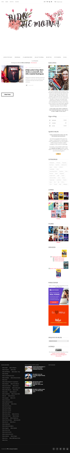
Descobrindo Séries (53, 171)
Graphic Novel (52, 175)
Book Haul (51, 164)
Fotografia (62, 173)
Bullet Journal (64, 164)
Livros (59, 177)
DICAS (65, 57)
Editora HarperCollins (15, 393)
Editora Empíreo (5, 383)
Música (63, 177)
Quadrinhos (59, 180)
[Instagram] (44, 1)
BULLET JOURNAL (39, 57)
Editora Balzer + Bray (16, 371)
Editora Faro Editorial (15, 383)
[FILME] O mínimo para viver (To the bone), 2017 (39, 390)
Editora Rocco (13, 422)
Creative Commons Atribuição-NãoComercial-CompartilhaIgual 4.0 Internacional (58, 355)
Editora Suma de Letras (6, 432)
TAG (55, 182)
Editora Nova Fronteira (6, 406)
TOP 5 (50, 184)
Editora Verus (5, 438)
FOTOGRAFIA (57, 57)
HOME (2, 1)
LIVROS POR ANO (7, 57)
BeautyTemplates (14, 449)
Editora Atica (13, 369)
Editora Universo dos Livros (7, 434)
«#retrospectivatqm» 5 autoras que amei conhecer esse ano (39, 368)
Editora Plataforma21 (14, 418)
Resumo (65, 180)
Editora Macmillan (5, 404)
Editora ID (4, 395)
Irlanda (63, 175)
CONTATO (11, 1)
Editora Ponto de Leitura (7, 420)
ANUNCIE (17, 1)
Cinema (55, 167)
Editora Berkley (5, 373)
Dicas (66, 171)
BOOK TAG (49, 57)
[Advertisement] (35, 45)
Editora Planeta (5, 418)
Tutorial (55, 184)
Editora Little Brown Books (7, 402)
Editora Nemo (14, 404)
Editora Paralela (16, 416)
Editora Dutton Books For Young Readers (10, 381)
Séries (50, 182)
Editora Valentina (5, 436)
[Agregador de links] (56, 332)
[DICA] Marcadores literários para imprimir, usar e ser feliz (38, 383)
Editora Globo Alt (13, 391)
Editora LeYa (12, 398)
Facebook (59, 123)
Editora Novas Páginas (6, 408)
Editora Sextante (14, 428)
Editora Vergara (14, 436)
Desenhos (61, 171)
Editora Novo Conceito (6, 410)
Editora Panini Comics (6, 416)
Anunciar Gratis (62, 332)
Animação (58, 162)
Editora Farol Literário (6, 385)
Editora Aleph (5, 367)
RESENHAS (17, 57)
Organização (51, 180)
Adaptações (51, 162)
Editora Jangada (5, 398)
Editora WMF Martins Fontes (15, 438)
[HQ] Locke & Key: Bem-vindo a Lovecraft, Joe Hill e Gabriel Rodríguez (34, 72)
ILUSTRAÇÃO (35, 60)
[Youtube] (49, 1)
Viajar (60, 184)
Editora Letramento (6, 399)
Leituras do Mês (52, 177)
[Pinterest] (51, 1)
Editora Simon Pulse (6, 430)
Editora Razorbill (17, 420)
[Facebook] (57, 449)
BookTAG (57, 164)
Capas (50, 167)
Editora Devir (4, 379)
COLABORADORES (27, 57)
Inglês (58, 175)
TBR (58, 182)
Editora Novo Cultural (6, 412)
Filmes (56, 173)
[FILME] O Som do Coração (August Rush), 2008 (39, 375)
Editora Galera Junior (16, 387)
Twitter (59, 125)
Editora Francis (16, 385)
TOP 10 (62, 182)
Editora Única (5, 440)
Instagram (59, 120)
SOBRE (6, 1)
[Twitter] (47, 1)
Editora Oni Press (15, 414)
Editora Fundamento (6, 387)
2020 (26, 67)
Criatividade (51, 169)
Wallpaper (65, 184)
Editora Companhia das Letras (8, 375)
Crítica (57, 169)
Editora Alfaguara (13, 367)
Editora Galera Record (6, 389)
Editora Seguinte (5, 428)
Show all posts (34, 62)
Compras (61, 167)
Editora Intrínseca (11, 395)
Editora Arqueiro (5, 369)
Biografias (64, 162)
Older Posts (7, 94)
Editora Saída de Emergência (7, 426)
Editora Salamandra (6, 424)
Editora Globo (5, 391)
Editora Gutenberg (6, 393)
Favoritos (51, 173)
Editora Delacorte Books (15, 377)
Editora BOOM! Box (6, 371)
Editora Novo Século (6, 414)
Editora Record (5, 422)
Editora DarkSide (5, 377)
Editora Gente (15, 389)
